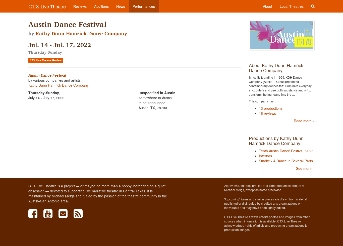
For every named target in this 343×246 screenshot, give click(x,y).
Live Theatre (47, 6)
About (267, 6)
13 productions (270, 108)
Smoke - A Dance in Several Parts (286, 160)
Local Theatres (292, 6)
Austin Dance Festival (47, 75)
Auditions (101, 6)
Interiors (265, 155)
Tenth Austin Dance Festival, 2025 (286, 150)
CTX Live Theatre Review (46, 60)
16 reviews (267, 113)
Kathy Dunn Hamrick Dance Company (81, 34)
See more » (305, 168)
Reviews (80, 6)
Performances (144, 6)
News (120, 6)
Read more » (304, 120)
